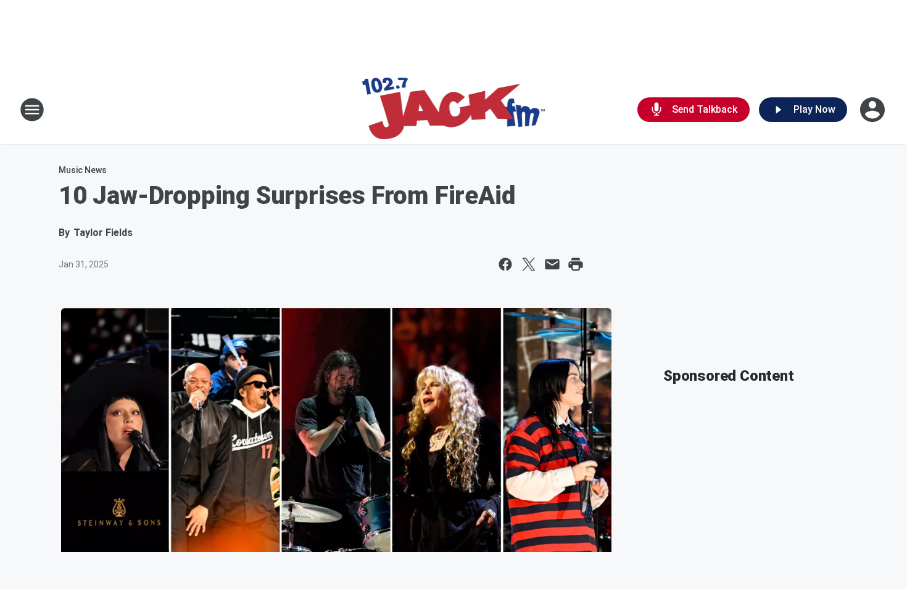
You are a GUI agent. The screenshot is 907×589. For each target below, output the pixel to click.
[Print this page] (575, 264)
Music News (83, 170)
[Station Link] (453, 110)
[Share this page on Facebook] (505, 264)
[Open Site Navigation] (32, 109)
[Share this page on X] (528, 264)
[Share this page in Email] (552, 264)
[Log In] (873, 109)
